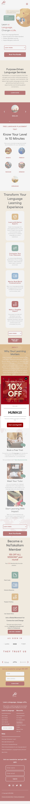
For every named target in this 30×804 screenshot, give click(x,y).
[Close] (26, 378)
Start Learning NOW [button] (15, 425)
